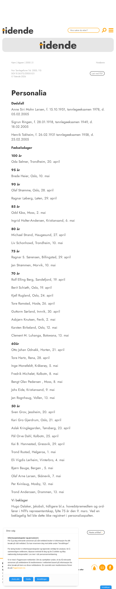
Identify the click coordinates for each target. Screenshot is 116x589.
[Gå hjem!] (18, 32)
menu (111, 30)
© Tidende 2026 (18, 76)
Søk (104, 30)
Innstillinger (106, 587)
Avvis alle (15, 579)
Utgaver (21, 62)
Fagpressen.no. (19, 568)
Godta (28, 579)
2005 (28, 62)
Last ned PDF (97, 73)
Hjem (13, 62)
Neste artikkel (95, 532)
